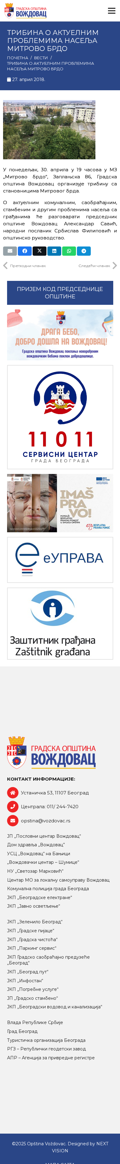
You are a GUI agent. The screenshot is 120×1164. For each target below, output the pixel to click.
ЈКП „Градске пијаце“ (30, 930)
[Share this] (25, 251)
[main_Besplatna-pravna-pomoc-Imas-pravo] (60, 503)
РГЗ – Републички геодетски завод (46, 1049)
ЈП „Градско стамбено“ (32, 998)
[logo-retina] (25, 10)
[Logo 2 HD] (60, 623)
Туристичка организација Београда (46, 1040)
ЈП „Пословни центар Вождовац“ (44, 836)
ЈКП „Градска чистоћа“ (32, 939)
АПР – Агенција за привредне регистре (51, 1058)
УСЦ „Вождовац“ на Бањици (38, 853)
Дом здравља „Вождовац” (36, 845)
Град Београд (22, 1031)
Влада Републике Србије (35, 1022)
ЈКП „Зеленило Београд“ (34, 922)
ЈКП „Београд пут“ (27, 972)
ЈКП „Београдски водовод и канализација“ (54, 1007)
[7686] (60, 334)
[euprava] (60, 559)
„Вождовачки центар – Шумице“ (43, 862)
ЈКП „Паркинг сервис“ (31, 948)
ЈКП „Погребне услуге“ (32, 989)
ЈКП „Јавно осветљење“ (33, 906)
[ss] (60, 417)
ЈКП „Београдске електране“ (39, 897)
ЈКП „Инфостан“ (25, 981)
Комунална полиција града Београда (48, 888)
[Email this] (10, 251)
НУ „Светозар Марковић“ (35, 871)
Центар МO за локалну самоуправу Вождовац (58, 880)
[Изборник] (111, 10)
